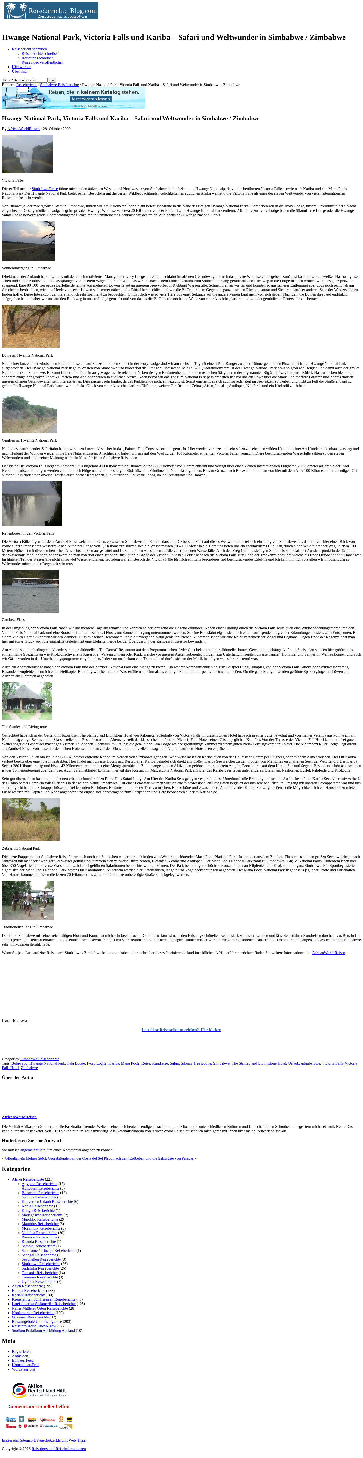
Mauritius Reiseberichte (40, 1224)
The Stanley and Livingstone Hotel (259, 1063)
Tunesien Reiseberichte (40, 1277)
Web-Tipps (77, 1440)
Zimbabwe (29, 1068)
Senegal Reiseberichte (39, 1255)
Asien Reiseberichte (27, 1286)
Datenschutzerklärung (51, 1440)
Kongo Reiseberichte (38, 1210)
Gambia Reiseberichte (39, 1197)
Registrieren (21, 1351)
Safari (174, 1063)
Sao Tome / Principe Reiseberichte (48, 1250)
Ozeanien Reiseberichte (30, 1317)
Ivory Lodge (96, 1063)
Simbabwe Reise (45, 189)
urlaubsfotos (310, 1063)
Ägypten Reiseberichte (39, 1184)
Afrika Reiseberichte (28, 1179)
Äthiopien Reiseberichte (40, 1188)
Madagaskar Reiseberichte (42, 1215)
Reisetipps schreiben (38, 58)
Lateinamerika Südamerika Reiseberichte (44, 1304)
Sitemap (26, 1440)
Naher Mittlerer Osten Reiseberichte (40, 1308)
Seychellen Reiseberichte (41, 1259)
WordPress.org (23, 1369)
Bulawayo (19, 1063)
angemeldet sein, (33, 1150)
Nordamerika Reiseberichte (33, 1313)
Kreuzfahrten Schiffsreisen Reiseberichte (43, 1299)
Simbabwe (221, 1063)
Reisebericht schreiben (29, 49)
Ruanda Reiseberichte (39, 1241)
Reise (145, 1063)
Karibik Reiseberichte (29, 1295)
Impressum (10, 1440)
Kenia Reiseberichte (37, 1206)
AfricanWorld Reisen (328, 953)
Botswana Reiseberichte (40, 1193)
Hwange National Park (47, 1063)
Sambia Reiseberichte (38, 1246)
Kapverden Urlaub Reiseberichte (47, 1201)
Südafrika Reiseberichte (40, 1268)
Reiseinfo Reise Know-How (34, 1326)
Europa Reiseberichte (28, 1290)
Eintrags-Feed (23, 1360)
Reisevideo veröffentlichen (42, 62)
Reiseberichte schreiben (40, 53)
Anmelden (20, 1356)
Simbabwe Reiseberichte (59, 85)
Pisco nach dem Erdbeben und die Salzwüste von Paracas (149, 1158)
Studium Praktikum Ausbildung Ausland (43, 1330)
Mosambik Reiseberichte (41, 1228)
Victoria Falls (332, 1063)
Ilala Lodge (76, 1063)
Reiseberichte (26, 85)
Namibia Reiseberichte (39, 1233)
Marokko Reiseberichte (40, 1219)
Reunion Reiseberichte (39, 1237)
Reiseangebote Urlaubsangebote (37, 1321)
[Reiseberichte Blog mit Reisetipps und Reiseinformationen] (50, 18)
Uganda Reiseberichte (39, 1281)
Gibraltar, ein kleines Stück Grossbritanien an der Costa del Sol (54, 1158)
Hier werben (21, 67)
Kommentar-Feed (25, 1365)
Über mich (20, 71)
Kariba (113, 1063)
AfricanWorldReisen (23, 129)
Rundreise (160, 1063)
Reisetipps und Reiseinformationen (59, 1449)
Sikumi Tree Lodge (196, 1063)
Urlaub (293, 1063)
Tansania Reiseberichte (40, 1273)
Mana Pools (130, 1063)
